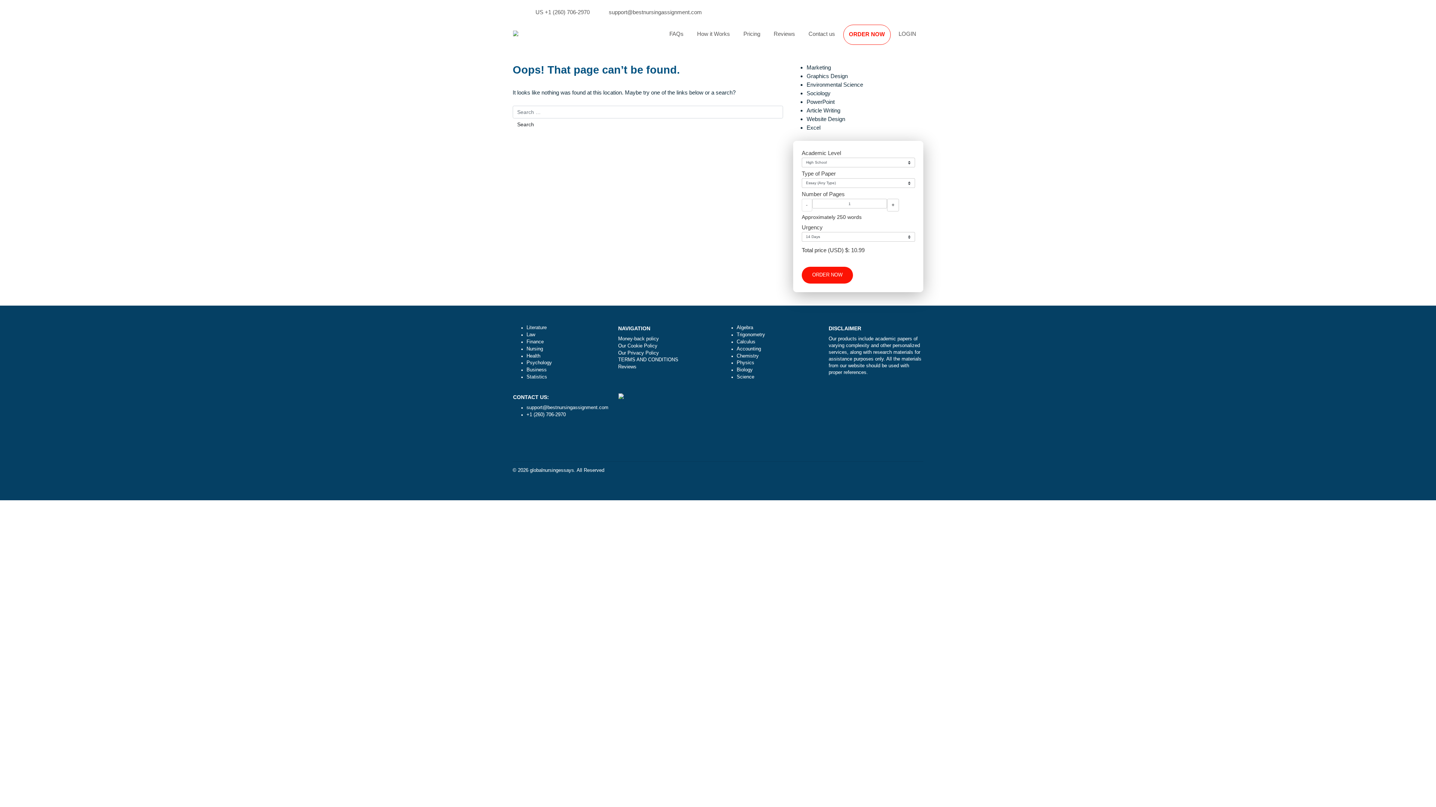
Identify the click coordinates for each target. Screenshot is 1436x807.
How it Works (713, 34)
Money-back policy (638, 338)
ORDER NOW (867, 34)
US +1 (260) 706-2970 (563, 12)
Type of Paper (819, 173)
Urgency (812, 227)
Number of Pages (823, 194)
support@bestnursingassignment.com (655, 12)
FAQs (676, 34)
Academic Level (821, 153)
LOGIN (907, 34)
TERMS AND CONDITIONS (648, 359)
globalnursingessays (552, 470)
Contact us (821, 34)
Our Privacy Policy (638, 353)
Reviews (784, 34)
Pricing (751, 34)
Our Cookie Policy (637, 346)
